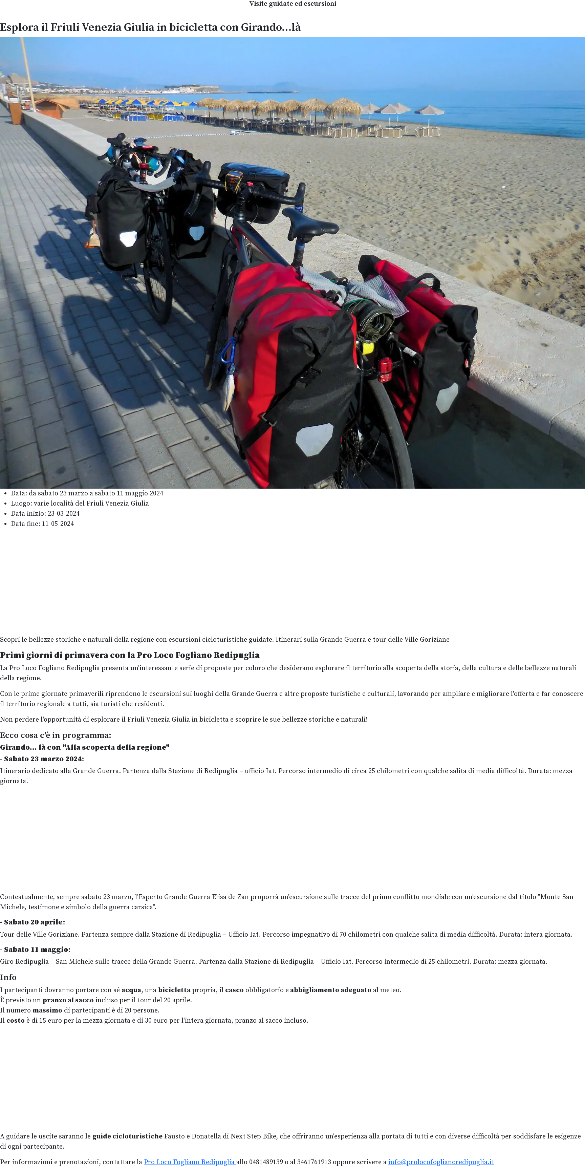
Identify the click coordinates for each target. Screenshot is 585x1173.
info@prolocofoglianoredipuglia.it (441, 1162)
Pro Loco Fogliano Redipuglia (190, 1162)
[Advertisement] (292, 582)
